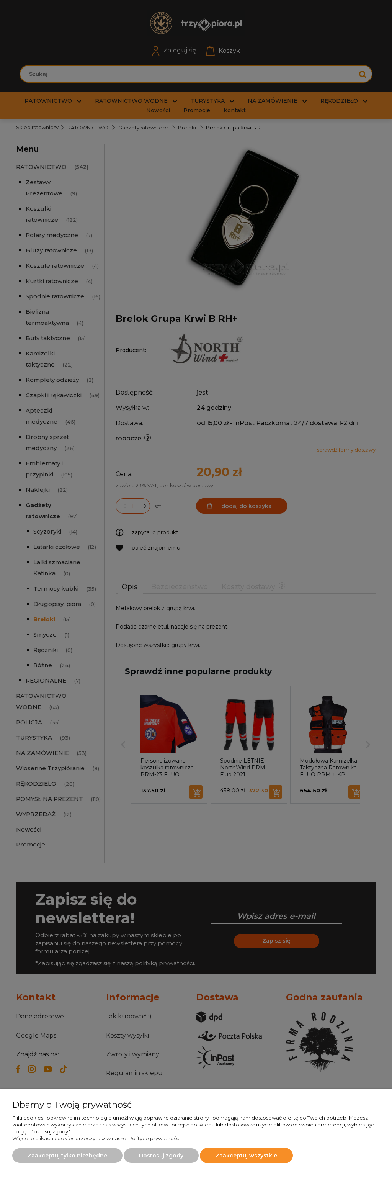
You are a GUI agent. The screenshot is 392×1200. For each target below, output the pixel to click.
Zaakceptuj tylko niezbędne (67, 1155)
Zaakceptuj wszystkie (246, 1155)
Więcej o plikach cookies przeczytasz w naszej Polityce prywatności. (96, 1138)
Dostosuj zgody (161, 1155)
